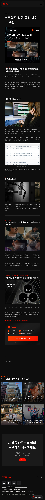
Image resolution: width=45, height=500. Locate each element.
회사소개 (4, 487)
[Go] (39, 477)
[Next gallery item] (39, 192)
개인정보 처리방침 (10, 487)
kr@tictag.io (30, 491)
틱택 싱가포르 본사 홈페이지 (21, 487)
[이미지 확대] (20, 192)
